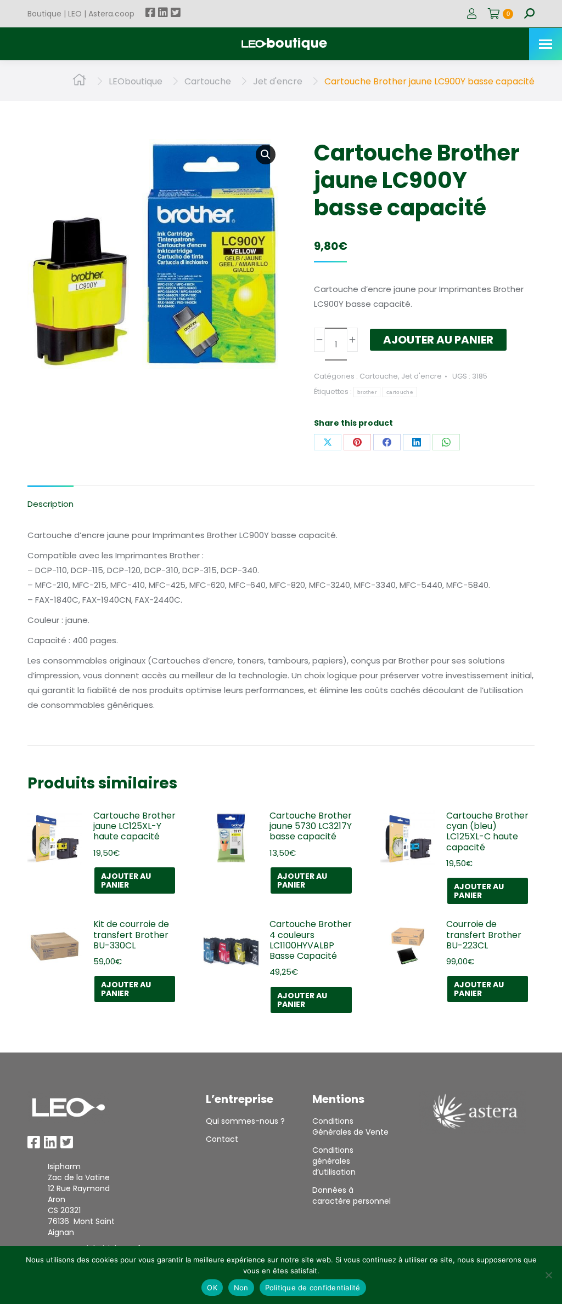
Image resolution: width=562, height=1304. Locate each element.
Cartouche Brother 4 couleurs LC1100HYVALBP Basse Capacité (310, 940)
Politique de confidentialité (313, 1287)
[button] (266, 154)
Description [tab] (50, 504)
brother (366, 392)
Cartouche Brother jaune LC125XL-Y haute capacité (134, 826)
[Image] (68, 1107)
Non (241, 1287)
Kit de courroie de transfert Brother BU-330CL (131, 935)
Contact (222, 1139)
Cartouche (378, 376)
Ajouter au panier (438, 339)
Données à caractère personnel (351, 1195)
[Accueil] (79, 81)
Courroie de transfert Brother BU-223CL (483, 935)
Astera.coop (111, 13)
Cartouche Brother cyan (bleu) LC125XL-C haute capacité (487, 831)
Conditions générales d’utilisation (334, 1161)
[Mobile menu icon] (545, 44)
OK (212, 1287)
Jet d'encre (421, 376)
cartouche (399, 392)
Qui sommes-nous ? (245, 1121)
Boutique (44, 13)
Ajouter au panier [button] (126, 880)
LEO (75, 13)
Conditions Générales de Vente (350, 1126)
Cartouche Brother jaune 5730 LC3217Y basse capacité (310, 826)
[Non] (548, 1274)
